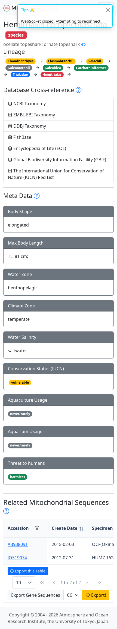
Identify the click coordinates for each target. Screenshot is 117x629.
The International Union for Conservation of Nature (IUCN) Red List (56, 174)
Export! (98, 595)
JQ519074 (17, 558)
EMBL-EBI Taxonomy (33, 115)
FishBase (21, 137)
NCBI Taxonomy (29, 104)
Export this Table (29, 571)
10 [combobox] (18, 583)
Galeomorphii (19, 68)
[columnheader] (67, 528)
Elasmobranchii (60, 61)
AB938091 (18, 544)
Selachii (94, 61)
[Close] (108, 10)
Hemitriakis (51, 74)
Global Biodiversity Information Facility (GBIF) (59, 160)
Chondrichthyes (20, 61)
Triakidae (20, 74)
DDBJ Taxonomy (29, 126)
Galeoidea (53, 68)
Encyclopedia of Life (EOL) (39, 148)
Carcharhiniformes (91, 68)
